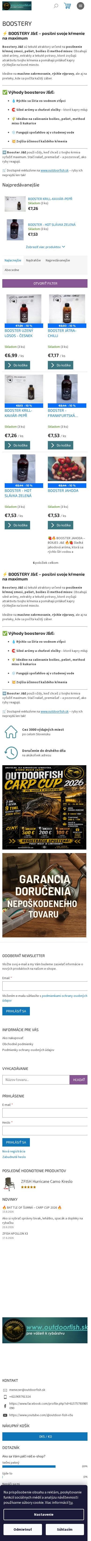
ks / (45, 1436)
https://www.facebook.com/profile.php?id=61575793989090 (48, 1406)
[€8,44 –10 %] (67, 388)
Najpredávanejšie (58, 260)
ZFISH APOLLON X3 (15, 1234)
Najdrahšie (33, 260)
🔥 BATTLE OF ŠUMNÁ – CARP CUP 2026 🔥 (32, 1208)
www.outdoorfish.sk (55, 170)
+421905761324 (20, 1396)
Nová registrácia (13, 1151)
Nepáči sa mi (11, 1484)
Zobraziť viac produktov (43, 247)
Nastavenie (43, 1514)
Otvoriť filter (45, 283)
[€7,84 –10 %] (24, 308)
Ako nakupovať (12, 1038)
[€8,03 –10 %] (67, 308)
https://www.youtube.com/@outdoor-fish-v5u (41, 1415)
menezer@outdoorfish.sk (27, 1390)
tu (71, 1502)
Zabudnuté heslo (14, 1157)
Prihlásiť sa (16, 1011)
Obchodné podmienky (17, 1044)
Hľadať (79, 1080)
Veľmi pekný (10, 1462)
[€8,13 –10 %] (24, 388)
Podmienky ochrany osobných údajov (28, 1050)
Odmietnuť (23, 1529)
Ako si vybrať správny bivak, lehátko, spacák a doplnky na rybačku (42, 1220)
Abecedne (12, 270)
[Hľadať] (56, 6)
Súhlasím (65, 1529)
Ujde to (7, 1473)
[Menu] (80, 6)
